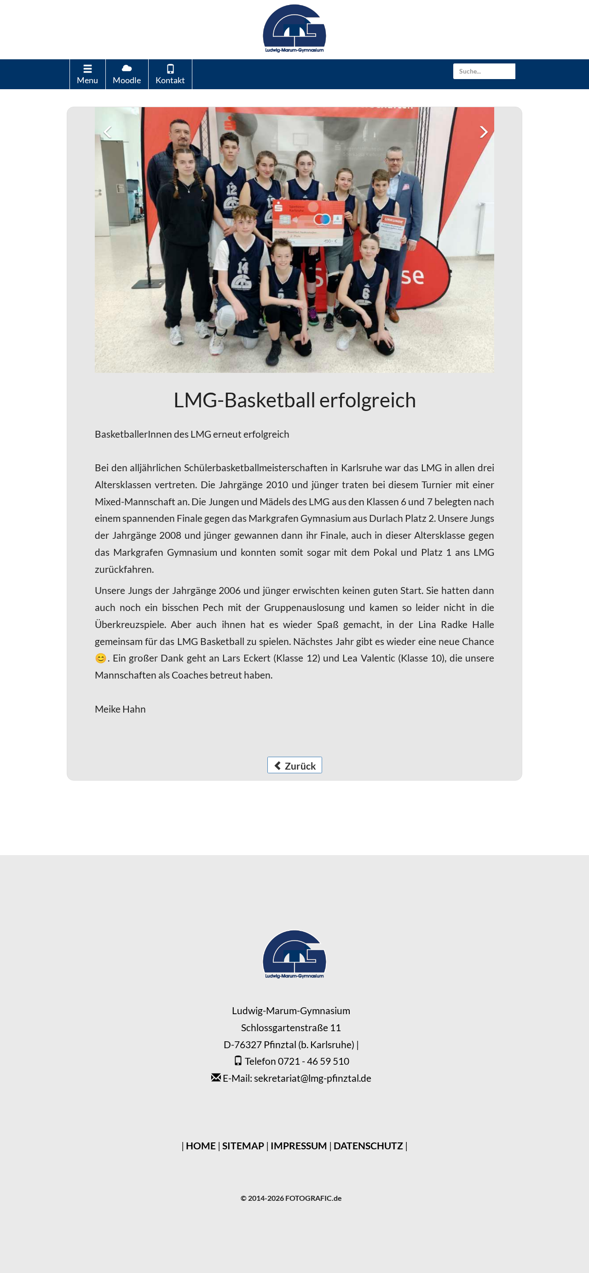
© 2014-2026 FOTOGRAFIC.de (291, 948)
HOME (201, 896)
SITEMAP (243, 896)
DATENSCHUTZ (368, 896)
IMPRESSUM (299, 896)
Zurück (299, 516)
